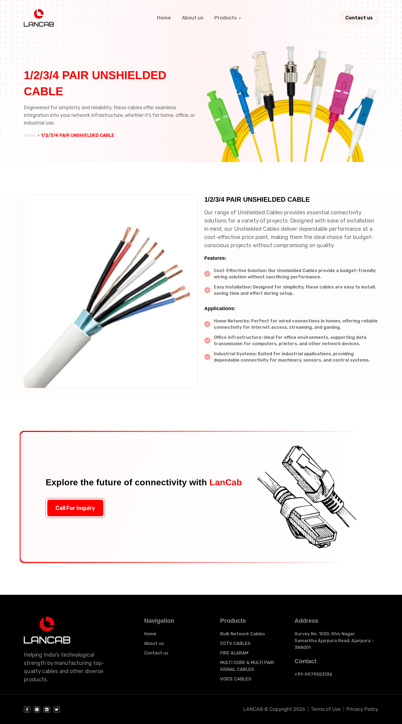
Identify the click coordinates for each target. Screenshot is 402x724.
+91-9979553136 (313, 674)
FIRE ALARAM (234, 653)
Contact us (359, 18)
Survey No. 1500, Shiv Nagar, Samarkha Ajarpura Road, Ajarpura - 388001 (334, 640)
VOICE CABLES (235, 679)
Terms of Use (326, 709)
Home (164, 18)
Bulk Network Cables (242, 633)
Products (225, 18)
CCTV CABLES (235, 643)
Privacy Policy (362, 709)
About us (192, 18)
